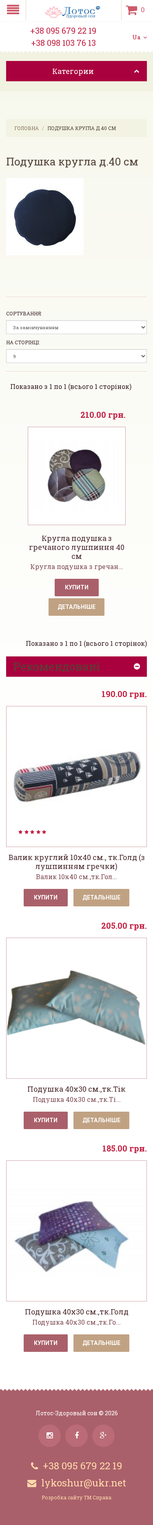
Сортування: (24, 313)
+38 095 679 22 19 (63, 30)
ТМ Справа (97, 1497)
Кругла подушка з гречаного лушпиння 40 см (76, 547)
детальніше (101, 897)
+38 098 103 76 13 (63, 42)
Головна (26, 128)
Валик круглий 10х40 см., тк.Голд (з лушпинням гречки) (77, 861)
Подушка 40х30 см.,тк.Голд (77, 1311)
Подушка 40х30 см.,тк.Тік (76, 1089)
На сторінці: (23, 342)
